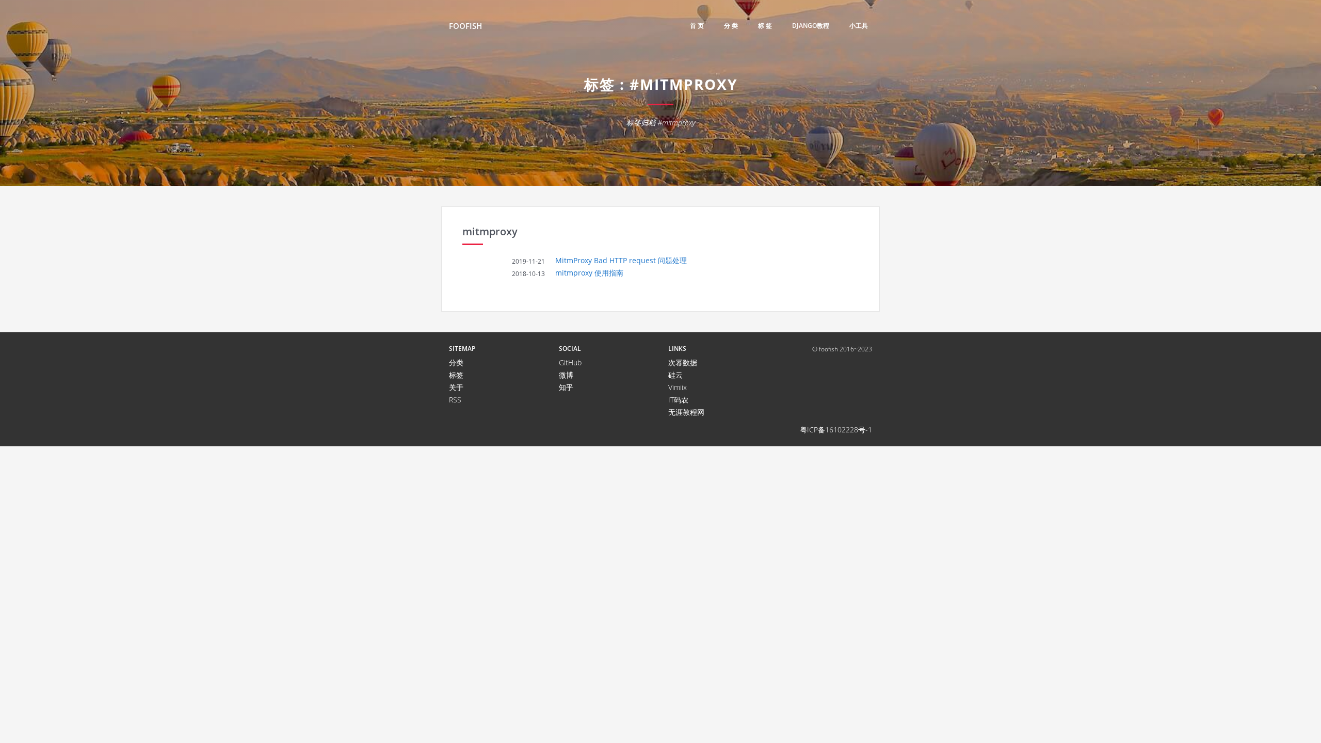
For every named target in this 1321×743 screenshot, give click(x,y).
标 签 (765, 25)
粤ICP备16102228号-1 (836, 429)
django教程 (810, 25)
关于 (456, 387)
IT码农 (678, 400)
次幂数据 (682, 362)
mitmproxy (490, 231)
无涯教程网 (686, 412)
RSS (455, 400)
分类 (456, 362)
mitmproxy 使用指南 (589, 273)
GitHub (570, 362)
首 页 (697, 25)
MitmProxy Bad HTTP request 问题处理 (621, 260)
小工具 (858, 25)
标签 (456, 375)
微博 (566, 375)
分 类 (731, 25)
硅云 (675, 375)
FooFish (465, 26)
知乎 (566, 387)
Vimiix (677, 387)
